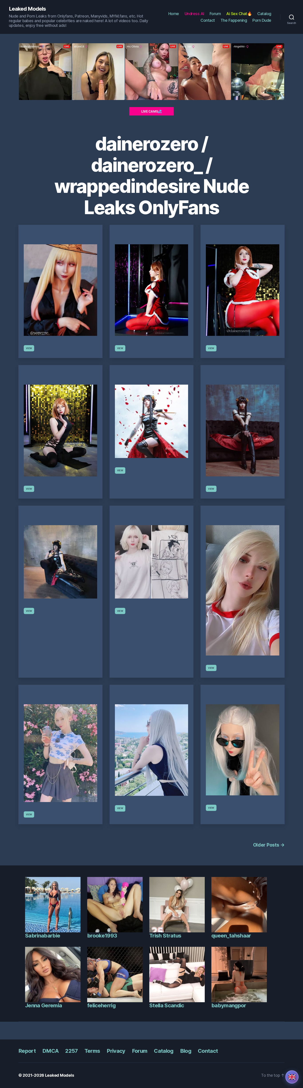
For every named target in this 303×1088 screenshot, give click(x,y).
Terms (92, 1051)
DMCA (50, 1051)
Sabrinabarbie (42, 935)
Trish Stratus (165, 935)
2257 (71, 1051)
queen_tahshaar (231, 935)
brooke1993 (102, 935)
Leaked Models (27, 9)
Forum (215, 13)
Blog (185, 1051)
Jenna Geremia (43, 1005)
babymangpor (228, 1005)
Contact (208, 20)
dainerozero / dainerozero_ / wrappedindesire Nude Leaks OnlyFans (151, 176)
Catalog (264, 13)
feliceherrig (101, 1005)
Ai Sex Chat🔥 (239, 13)
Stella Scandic (166, 1005)
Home (173, 13)
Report (27, 1051)
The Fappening (233, 20)
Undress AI (194, 13)
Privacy (116, 1051)
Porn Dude (261, 20)
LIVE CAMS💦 (151, 111)
